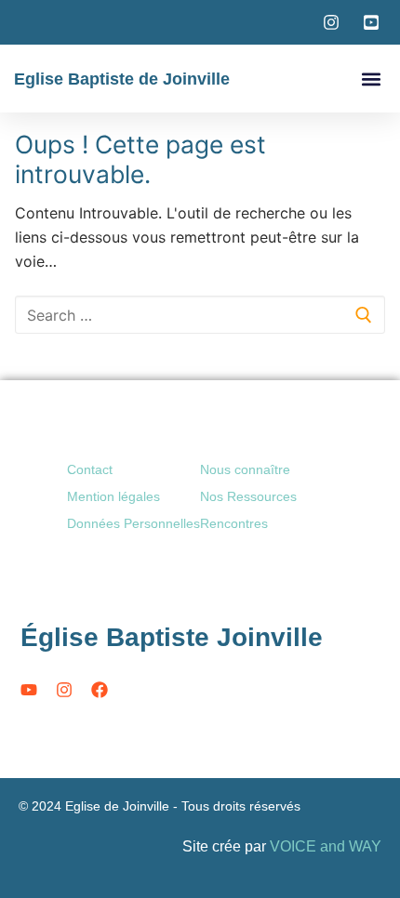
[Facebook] (99, 689)
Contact (90, 469)
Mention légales (113, 496)
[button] (370, 78)
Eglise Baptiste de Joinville (122, 79)
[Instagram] (64, 689)
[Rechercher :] (200, 315)
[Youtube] (28, 689)
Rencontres (234, 523)
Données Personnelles (133, 523)
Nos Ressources (248, 496)
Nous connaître (245, 469)
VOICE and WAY (325, 846)
